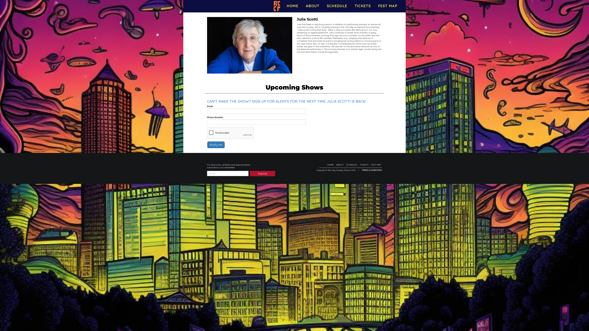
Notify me (216, 144)
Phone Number (215, 117)
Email (210, 106)
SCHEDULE (337, 6)
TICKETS (363, 6)
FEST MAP (387, 6)
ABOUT (313, 6)
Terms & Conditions (372, 170)
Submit (262, 173)
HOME (292, 6)
